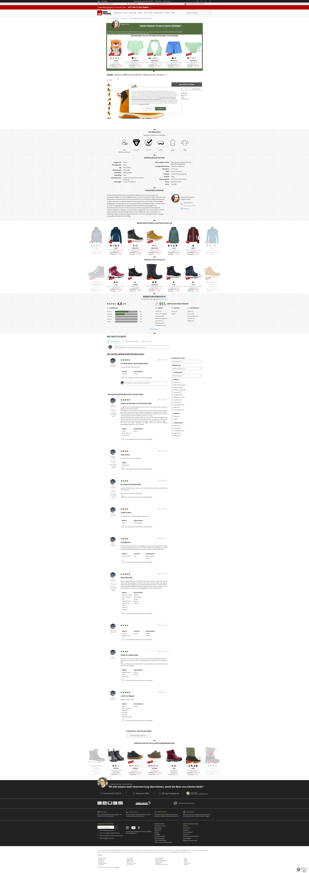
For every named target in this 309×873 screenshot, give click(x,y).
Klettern (140, 13)
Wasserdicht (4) (159, 323)
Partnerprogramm (188, 832)
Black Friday (101, 864)
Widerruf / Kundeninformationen (163, 842)
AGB (155, 838)
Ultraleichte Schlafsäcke (161, 860)
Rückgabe (157, 834)
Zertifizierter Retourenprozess (186, 803)
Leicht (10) (158, 311)
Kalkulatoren (101, 859)
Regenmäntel (130, 859)
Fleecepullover (130, 864)
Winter (150, 13)
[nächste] (199, 50)
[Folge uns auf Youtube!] (134, 828)
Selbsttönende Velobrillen (161, 864)
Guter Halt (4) (177, 400)
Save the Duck (187, 863)
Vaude (110, 75)
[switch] (304, 871)
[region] (155, 100)
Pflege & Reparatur (102, 863)
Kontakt (156, 832)
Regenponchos (130, 860)
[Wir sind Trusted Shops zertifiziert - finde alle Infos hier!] (188, 793)
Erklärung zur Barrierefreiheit (191, 836)
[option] (124, 145)
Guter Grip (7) (159, 321)
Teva (185, 858)
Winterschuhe (124, 18)
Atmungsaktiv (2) (179, 410)
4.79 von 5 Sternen (195, 4)
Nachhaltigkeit (187, 838)
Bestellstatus (158, 828)
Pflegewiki (186, 840)
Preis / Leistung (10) (160, 314)
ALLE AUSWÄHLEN (160, 108)
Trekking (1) (190, 321)
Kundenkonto (186, 828)
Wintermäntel (130, 862)
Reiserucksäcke (159, 859)
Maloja (185, 860)
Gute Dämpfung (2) (179, 405)
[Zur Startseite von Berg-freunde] (104, 13)
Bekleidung (117, 13)
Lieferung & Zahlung (159, 826)
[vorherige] (109, 50)
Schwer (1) (174, 311)
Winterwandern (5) (192, 316)
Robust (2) (177, 407)
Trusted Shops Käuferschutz (181, 99)
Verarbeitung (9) (159, 316)
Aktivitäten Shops (102, 858)
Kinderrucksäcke (159, 862)
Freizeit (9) (190, 311)
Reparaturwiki (193, 840)
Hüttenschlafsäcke (159, 858)
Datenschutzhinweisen (144, 104)
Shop (98, 1)
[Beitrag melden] (166, 360)
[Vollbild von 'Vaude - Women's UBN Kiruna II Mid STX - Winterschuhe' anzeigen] (117, 79)
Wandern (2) (190, 318)
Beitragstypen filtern (178, 358)
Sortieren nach (176, 365)
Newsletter (186, 830)
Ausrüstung (132, 13)
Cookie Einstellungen (160, 840)
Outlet (173, 13)
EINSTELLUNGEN (149, 108)
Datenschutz (161, 838)
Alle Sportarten (158, 13)
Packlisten (100, 862)
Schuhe (125, 13)
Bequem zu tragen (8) (161, 318)
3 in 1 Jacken (130, 858)
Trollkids (186, 864)
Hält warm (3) (177, 402)
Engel (185, 862)
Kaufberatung (101, 860)
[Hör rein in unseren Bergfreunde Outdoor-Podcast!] (140, 828)
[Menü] (308, 867)
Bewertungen (178, 372)
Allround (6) (190, 314)
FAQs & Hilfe (157, 830)
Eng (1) (173, 314)
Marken (167, 13)
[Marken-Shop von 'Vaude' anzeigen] (109, 80)
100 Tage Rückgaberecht (164, 4)
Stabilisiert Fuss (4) (160, 325)
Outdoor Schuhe (114, 18)
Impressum (186, 834)
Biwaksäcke (158, 863)
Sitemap (117, 867)
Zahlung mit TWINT (133, 4)
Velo (145, 13)
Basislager (104, 1)
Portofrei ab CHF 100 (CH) (107, 4)
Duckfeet (186, 859)
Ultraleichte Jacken (131, 863)
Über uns (185, 826)
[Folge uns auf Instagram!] (128, 828)
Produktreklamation (159, 836)
